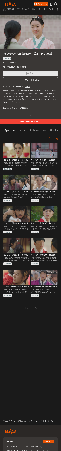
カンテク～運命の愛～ (19, 107)
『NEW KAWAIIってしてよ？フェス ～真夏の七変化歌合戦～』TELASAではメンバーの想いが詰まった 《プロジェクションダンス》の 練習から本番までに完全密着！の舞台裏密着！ (37, 446)
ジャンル (42, 421)
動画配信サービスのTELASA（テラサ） (18, 421)
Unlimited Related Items (32, 130)
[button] (41, 4)
